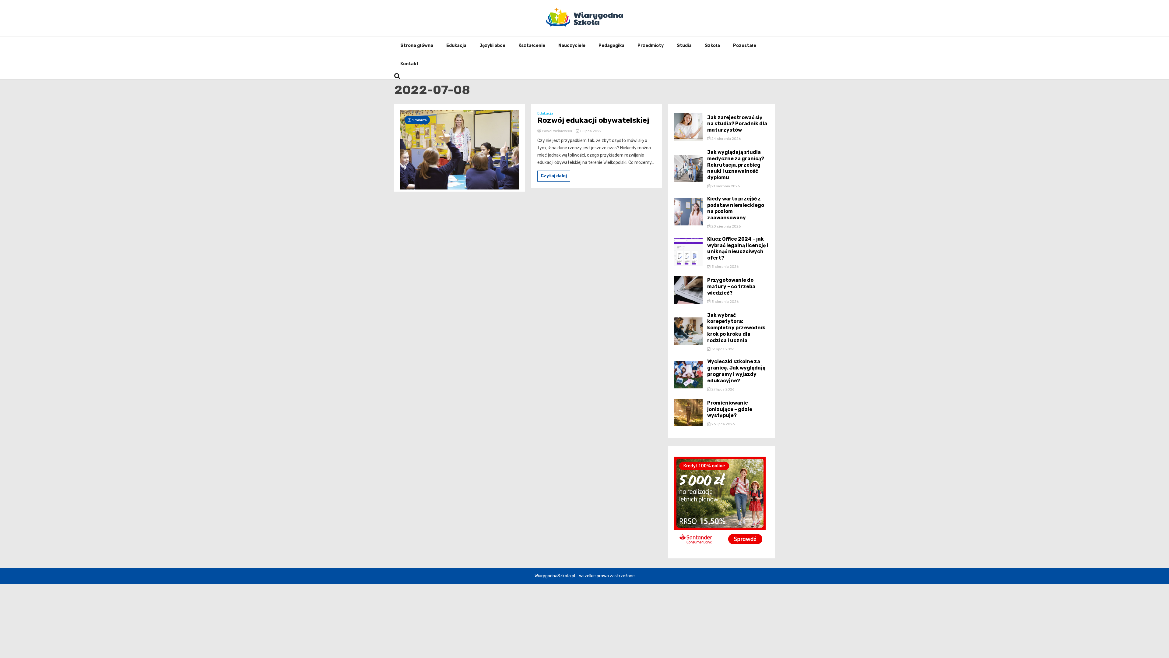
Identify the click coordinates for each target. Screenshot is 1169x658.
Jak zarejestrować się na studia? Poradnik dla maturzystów (737, 124)
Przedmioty (650, 45)
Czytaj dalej (554, 176)
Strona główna (416, 45)
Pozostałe (744, 45)
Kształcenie (531, 45)
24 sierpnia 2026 (726, 138)
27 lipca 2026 (722, 389)
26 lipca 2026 (723, 424)
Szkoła (712, 45)
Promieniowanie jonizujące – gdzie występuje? (729, 409)
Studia (684, 45)
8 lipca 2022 (590, 131)
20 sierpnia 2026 (726, 226)
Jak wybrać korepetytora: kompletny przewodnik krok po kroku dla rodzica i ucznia (736, 327)
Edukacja (456, 45)
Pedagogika (611, 45)
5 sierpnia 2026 (725, 266)
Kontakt (409, 63)
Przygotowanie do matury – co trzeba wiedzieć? (731, 286)
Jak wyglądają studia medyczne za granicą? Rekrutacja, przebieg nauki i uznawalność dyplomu (735, 164)
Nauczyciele (571, 45)
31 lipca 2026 (722, 349)
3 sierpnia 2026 (725, 301)
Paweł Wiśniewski (557, 131)
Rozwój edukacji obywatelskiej (593, 120)
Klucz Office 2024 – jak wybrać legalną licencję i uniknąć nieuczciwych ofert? (737, 248)
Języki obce (492, 45)
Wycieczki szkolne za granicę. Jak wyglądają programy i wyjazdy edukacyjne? (736, 371)
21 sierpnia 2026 (725, 186)
